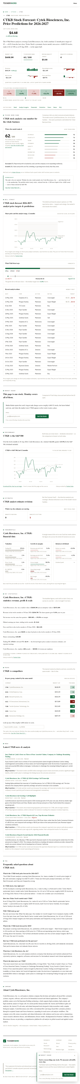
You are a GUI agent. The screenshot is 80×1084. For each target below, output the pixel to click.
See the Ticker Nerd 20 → (13, 188)
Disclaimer (71, 1049)
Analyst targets (24, 107)
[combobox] (23, 727)
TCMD (6, 706)
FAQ (60, 107)
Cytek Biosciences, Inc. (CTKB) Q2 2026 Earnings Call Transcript (27, 778)
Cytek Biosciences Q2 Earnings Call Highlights (20, 796)
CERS (6, 711)
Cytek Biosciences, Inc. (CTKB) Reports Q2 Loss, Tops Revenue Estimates (29, 815)
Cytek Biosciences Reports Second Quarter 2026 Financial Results (27, 835)
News (55, 107)
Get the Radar (42, 416)
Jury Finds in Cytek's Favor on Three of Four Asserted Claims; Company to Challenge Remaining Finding (37, 755)
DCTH (6, 697)
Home (6, 12)
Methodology (47, 1049)
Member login (60, 1049)
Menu (75, 3)
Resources (47, 1052)
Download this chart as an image (12, 486)
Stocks (13, 12)
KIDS (6, 692)
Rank (15, 107)
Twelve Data (18, 256)
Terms (70, 1046)
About (58, 1043)
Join (57, 1046)
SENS (6, 716)
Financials (34, 107)
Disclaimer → (9, 1070)
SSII (6, 701)
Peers (49, 107)
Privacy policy (72, 1043)
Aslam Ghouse (16, 172)
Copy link (70, 607)
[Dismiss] (74, 1055)
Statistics (42, 107)
